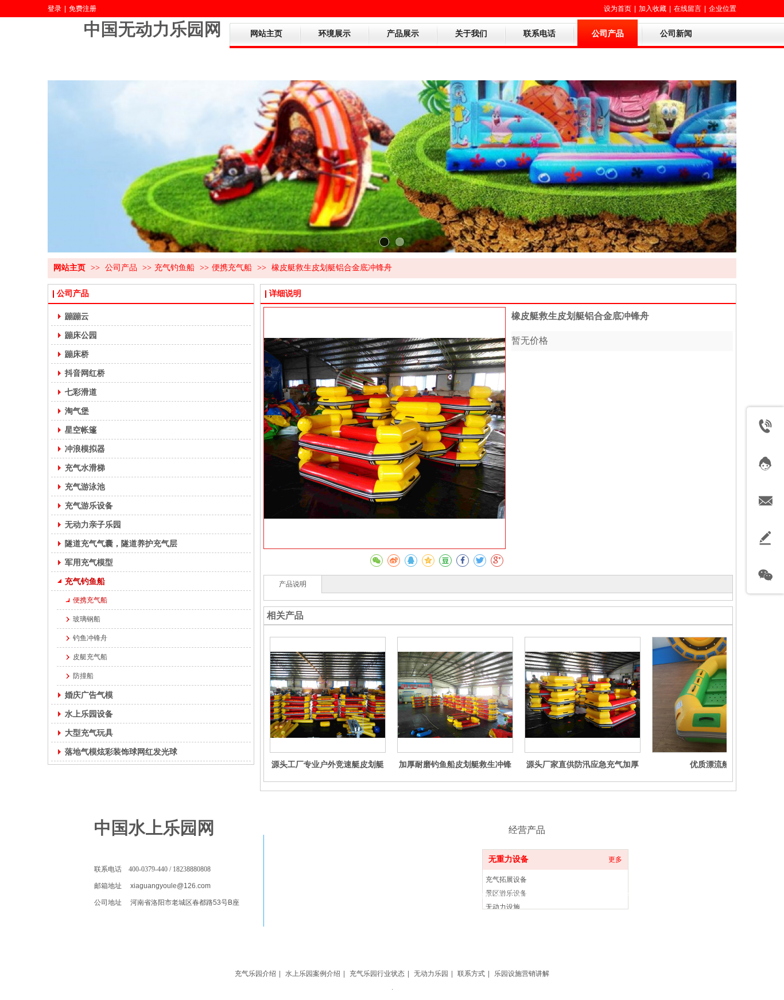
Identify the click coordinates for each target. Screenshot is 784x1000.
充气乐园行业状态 (377, 974)
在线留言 (687, 9)
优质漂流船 (710, 764)
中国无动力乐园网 (153, 29)
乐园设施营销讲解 (521, 974)
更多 (615, 859)
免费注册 (82, 9)
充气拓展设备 (506, 880)
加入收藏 (652, 9)
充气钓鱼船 (174, 267)
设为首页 (617, 9)
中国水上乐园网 (154, 827)
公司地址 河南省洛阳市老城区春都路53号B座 (166, 902)
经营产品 (527, 830)
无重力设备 (508, 859)
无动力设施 (503, 907)
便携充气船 (232, 267)
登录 (54, 9)
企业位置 (722, 9)
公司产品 (122, 267)
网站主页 (69, 267)
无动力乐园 (431, 974)
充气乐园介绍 (255, 974)
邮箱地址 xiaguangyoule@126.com (152, 886)
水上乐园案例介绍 (312, 974)
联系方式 (471, 974)
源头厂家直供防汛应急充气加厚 (582, 764)
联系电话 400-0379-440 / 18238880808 (152, 869)
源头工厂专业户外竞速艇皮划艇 (327, 764)
